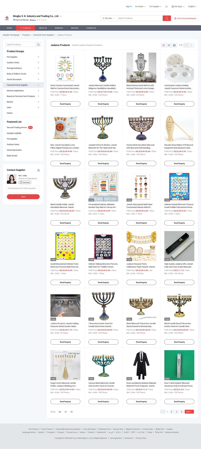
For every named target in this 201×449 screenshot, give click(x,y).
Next (188, 411)
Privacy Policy (141, 438)
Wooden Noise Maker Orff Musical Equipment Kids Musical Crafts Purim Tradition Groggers (178, 148)
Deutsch (91, 432)
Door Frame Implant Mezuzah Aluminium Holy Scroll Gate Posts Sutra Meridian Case (178, 386)
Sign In (129, 6)
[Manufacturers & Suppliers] (20, 5)
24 (60, 412)
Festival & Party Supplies (17, 85)
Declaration (129, 438)
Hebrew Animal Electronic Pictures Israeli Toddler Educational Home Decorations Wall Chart (178, 207)
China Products (47, 429)
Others (10, 113)
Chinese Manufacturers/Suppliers (68, 429)
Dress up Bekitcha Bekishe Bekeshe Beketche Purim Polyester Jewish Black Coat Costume (141, 386)
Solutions (59, 28)
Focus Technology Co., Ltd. (83, 438)
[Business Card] (38, 170)
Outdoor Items (13, 62)
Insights (170, 429)
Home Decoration (14, 79)
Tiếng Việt (159, 432)
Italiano (82, 432)
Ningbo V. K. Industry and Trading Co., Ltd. (36, 16)
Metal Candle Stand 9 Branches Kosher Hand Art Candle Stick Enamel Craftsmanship (177, 326)
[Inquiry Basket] (166, 6)
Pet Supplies (12, 57)
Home (9, 28)
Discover (74, 28)
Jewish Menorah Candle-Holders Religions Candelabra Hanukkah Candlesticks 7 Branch (102, 88)
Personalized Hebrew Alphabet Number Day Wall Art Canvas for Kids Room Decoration (102, 207)
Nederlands (101, 432)
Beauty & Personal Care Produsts (21, 96)
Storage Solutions (14, 68)
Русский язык (72, 432)
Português (51, 432)
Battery (10, 101)
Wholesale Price (104, 429)
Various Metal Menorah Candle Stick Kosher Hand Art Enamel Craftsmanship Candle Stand (101, 386)
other (9, 107)
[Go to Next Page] (191, 45)
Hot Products (33, 429)
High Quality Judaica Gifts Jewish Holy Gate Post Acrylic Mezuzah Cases (178, 267)
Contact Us (91, 28)
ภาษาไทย (140, 432)
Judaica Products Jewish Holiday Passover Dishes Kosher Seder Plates (64, 326)
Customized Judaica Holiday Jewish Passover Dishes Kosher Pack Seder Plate (177, 88)
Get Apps (178, 6)
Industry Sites (118, 429)
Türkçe (149, 432)
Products (27, 28)
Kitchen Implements (15, 90)
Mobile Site (160, 429)
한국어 (118, 432)
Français (60, 432)
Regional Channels (133, 429)
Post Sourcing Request (186, 18)
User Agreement (116, 438)
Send (23, 196)
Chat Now (26, 182)
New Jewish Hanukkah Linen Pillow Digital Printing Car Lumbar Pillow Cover (64, 148)
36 (66, 411)
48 (71, 411)
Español (41, 432)
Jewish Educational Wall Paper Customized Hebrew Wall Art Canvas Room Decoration (139, 207)
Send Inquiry (65, 104)
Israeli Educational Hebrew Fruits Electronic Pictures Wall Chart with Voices (64, 267)
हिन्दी (133, 432)
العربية (111, 432)
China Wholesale (89, 429)
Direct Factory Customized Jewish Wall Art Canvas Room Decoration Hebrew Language (64, 88)
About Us (43, 28)
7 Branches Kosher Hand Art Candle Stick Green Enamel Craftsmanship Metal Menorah (101, 326)
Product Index (148, 429)
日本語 (126, 432)
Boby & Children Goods (16, 73)
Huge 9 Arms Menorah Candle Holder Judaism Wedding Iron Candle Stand (63, 386)
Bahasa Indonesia (172, 432)
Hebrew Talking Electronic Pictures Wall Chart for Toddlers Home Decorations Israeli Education (103, 267)
